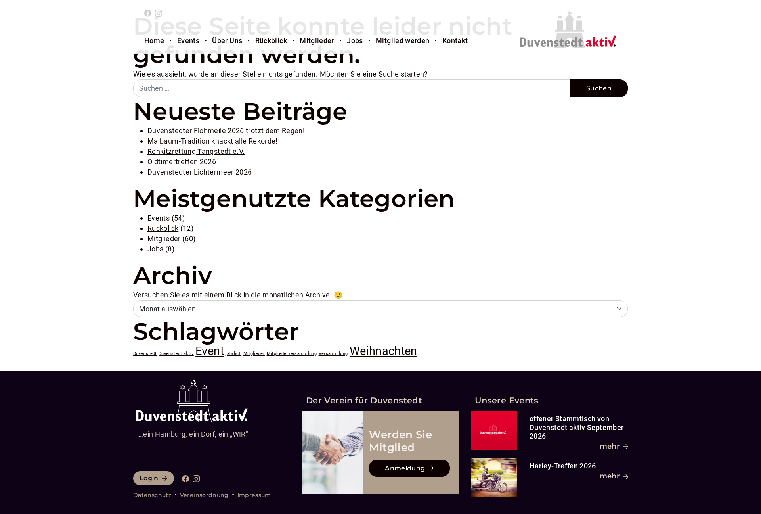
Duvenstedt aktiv (176, 353)
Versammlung (333, 353)
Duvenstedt (145, 353)
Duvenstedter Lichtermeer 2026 (199, 172)
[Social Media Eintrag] (147, 12)
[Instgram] (158, 12)
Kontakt (455, 40)
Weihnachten (383, 351)
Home (154, 40)
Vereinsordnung (204, 495)
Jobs (355, 40)
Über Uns (227, 40)
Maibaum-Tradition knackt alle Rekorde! (212, 141)
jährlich (233, 353)
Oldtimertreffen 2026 (181, 161)
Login (149, 478)
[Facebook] (185, 478)
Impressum (254, 495)
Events (188, 40)
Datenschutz (152, 495)
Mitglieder (317, 40)
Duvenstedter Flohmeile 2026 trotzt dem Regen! (226, 131)
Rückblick (271, 40)
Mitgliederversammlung (292, 353)
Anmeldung (405, 468)
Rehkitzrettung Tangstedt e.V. (196, 151)
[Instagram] (196, 478)
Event (209, 351)
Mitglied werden (402, 40)
